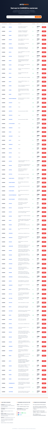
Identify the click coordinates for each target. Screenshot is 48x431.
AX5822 (10, 224)
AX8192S (10, 327)
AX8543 (10, 148)
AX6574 (10, 39)
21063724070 (11, 178)
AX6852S (10, 285)
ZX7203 (10, 56)
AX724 (10, 306)
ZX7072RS (11, 391)
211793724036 (12, 123)
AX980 (10, 374)
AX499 (10, 85)
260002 (10, 27)
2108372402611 (12, 182)
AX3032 (10, 203)
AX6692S (10, 127)
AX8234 (10, 332)
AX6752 (10, 169)
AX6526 (10, 272)
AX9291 (10, 365)
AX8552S (10, 350)
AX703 (10, 289)
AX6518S (10, 263)
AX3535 (10, 161)
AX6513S (10, 115)
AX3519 (10, 211)
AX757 (10, 315)
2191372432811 (12, 199)
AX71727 (10, 293)
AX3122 (10, 207)
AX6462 (10, 250)
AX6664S (10, 144)
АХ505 (10, 90)
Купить (44, 31)
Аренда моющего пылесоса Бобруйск (7, 422)
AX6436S (10, 136)
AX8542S (10, 346)
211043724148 (11, 186)
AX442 (10, 220)
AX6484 (10, 254)
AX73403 (10, 310)
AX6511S (10, 111)
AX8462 (10, 341)
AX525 (10, 131)
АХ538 (10, 60)
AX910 (10, 355)
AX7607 (10, 319)
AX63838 (10, 233)
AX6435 (10, 241)
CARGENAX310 (12, 383)
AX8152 (10, 152)
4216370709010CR (12, 98)
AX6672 (10, 43)
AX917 (10, 140)
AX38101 (10, 102)
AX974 (10, 370)
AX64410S (11, 246)
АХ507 (10, 94)
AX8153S (10, 119)
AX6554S (10, 276)
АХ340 (10, 69)
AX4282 (10, 216)
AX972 (10, 52)
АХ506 (10, 77)
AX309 (10, 31)
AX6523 (10, 268)
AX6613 (10, 281)
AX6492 (10, 259)
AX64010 (10, 237)
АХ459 (10, 64)
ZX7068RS (11, 387)
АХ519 (10, 81)
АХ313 (10, 73)
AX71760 (10, 298)
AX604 (10, 229)
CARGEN (3, 27)
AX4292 (10, 165)
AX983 (10, 378)
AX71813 (10, 174)
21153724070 (11, 190)
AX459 (10, 35)
